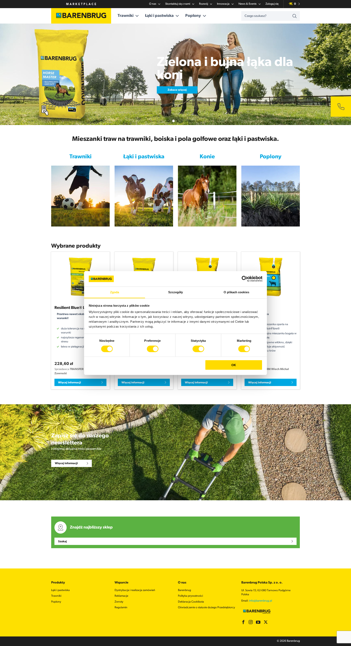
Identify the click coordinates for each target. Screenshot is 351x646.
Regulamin (121, 607)
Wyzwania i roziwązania (144, 217)
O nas (152, 3)
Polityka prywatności (190, 595)
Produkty (80, 212)
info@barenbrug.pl (260, 600)
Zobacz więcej (177, 83)
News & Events (247, 3)
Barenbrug (184, 590)
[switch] (152, 348)
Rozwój (203, 3)
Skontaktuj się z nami (177, 3)
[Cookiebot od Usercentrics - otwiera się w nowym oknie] (244, 279)
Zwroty (119, 601)
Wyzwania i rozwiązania (80, 217)
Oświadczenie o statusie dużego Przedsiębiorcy (206, 607)
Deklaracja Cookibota (191, 601)
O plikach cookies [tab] (236, 292)
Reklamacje (121, 595)
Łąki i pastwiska (159, 16)
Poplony (193, 16)
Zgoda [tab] (114, 292)
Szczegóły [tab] (175, 292)
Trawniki (125, 16)
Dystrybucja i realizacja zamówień (135, 590)
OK (233, 365)
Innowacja (223, 3)
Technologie (81, 223)
